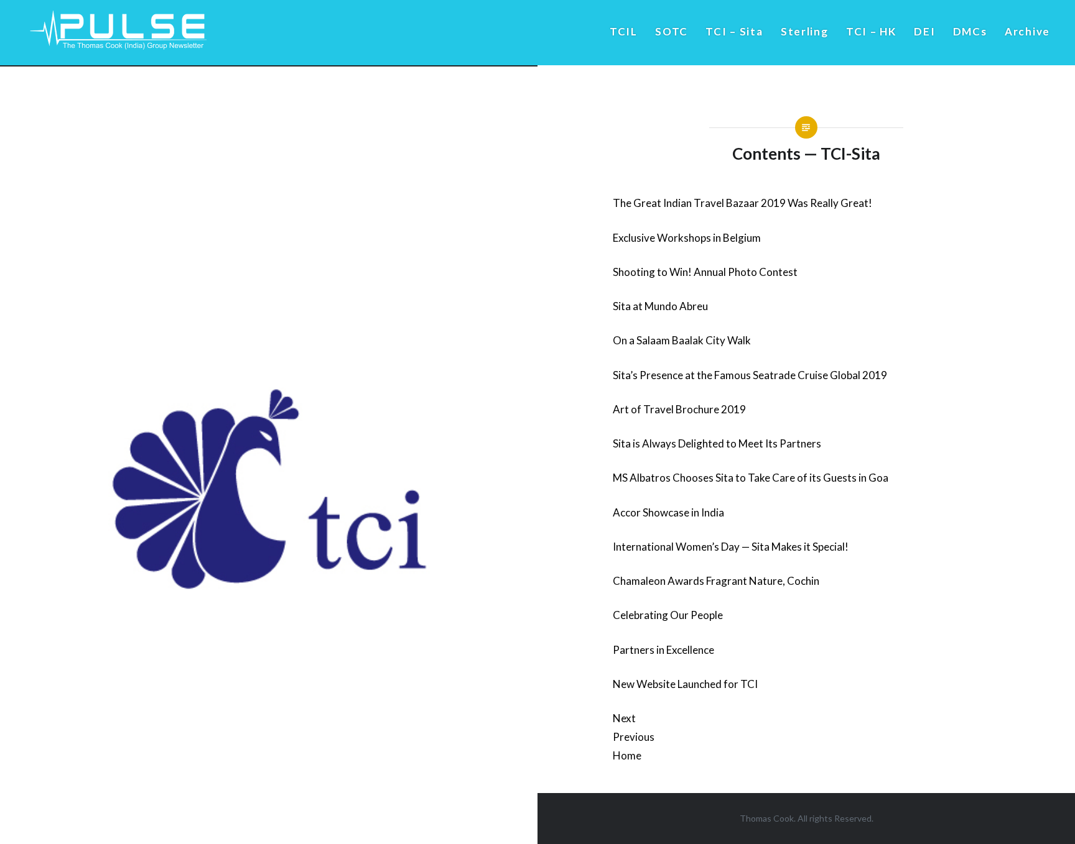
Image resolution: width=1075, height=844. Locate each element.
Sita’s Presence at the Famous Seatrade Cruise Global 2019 (750, 375)
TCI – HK (871, 31)
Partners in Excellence (663, 649)
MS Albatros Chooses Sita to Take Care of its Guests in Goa (750, 477)
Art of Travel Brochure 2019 (679, 409)
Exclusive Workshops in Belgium (687, 237)
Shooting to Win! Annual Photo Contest (705, 271)
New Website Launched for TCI (685, 683)
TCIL (624, 31)
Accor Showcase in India (668, 512)
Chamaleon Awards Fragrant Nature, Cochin (716, 580)
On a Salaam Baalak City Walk (682, 340)
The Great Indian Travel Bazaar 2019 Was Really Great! (742, 202)
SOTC (671, 31)
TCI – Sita (734, 31)
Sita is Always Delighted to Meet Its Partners (717, 443)
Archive (1027, 31)
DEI (924, 31)
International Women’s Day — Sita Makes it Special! (731, 546)
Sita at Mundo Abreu (660, 306)
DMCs (970, 31)
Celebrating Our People (668, 615)
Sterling (805, 31)
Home (627, 755)
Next (624, 718)
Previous (633, 736)
